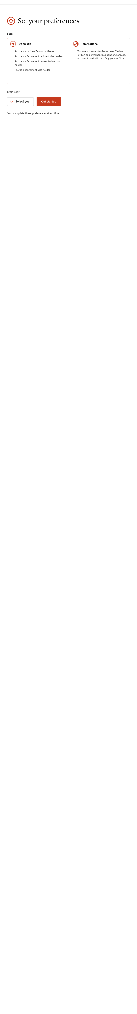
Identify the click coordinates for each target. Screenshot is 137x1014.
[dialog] (68, 507)
